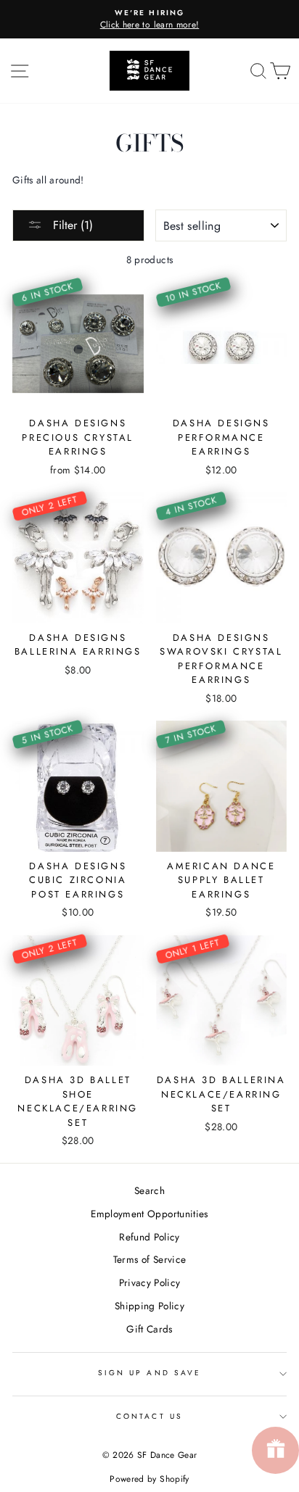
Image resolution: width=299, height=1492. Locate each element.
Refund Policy (149, 1237)
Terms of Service (149, 1259)
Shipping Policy (149, 1305)
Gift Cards (149, 1329)
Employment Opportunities (149, 1213)
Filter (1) (71, 225)
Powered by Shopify (149, 1478)
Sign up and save (149, 1372)
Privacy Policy (150, 1282)
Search (149, 1190)
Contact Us (149, 1416)
